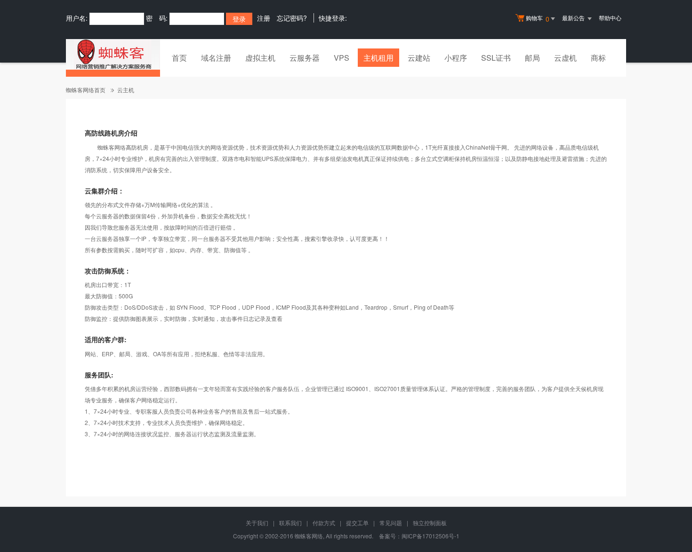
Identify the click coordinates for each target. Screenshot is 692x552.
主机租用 (378, 57)
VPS (341, 57)
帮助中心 (610, 18)
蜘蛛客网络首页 (85, 90)
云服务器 (305, 57)
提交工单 (357, 523)
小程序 (455, 57)
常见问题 (390, 523)
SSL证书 (496, 57)
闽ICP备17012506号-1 (430, 536)
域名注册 (216, 57)
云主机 (125, 90)
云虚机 (565, 57)
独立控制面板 (430, 523)
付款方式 (324, 523)
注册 (263, 18)
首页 (179, 57)
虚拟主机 (260, 57)
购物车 (537, 19)
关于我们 (257, 523)
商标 (598, 57)
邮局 (532, 57)
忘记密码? (292, 18)
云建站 (419, 57)
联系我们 (290, 523)
